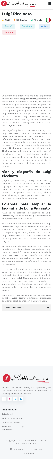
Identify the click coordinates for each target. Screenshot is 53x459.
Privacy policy (27, 453)
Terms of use (36, 449)
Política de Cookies (11, 422)
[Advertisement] (26, 64)
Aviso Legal (7, 414)
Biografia (8, 26)
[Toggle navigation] (50, 3)
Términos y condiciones (13, 428)
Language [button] (18, 449)
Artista (44, 26)
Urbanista (9, 32)
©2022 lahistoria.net (27, 440)
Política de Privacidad (12, 418)
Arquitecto (27, 26)
